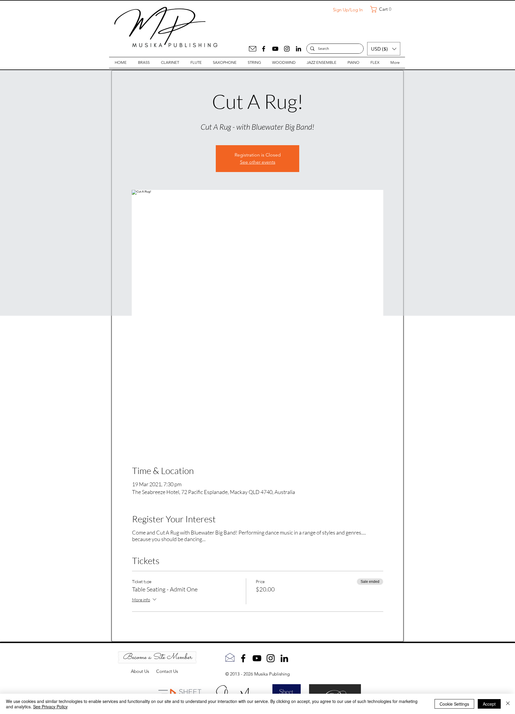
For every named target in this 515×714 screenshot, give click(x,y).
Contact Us (167, 671)
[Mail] (253, 49)
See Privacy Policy (50, 707)
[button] (383, 9)
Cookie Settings (454, 704)
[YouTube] (275, 48)
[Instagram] (287, 48)
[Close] (507, 703)
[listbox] (383, 48)
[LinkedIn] (298, 48)
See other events (257, 162)
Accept (489, 704)
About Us (143, 671)
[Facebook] (263, 48)
